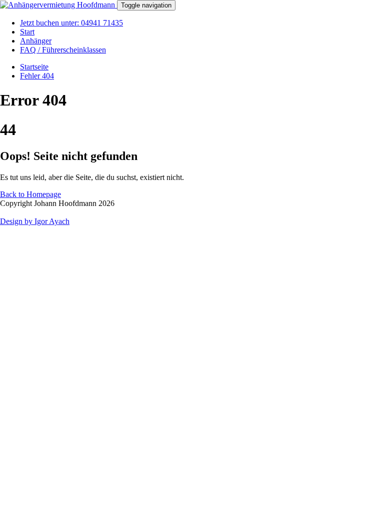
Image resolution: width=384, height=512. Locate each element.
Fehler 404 (37, 76)
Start (27, 32)
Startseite (34, 66)
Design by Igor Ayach (35, 221)
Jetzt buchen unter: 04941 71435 (71, 22)
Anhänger (36, 40)
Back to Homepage (30, 194)
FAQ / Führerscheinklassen (63, 50)
